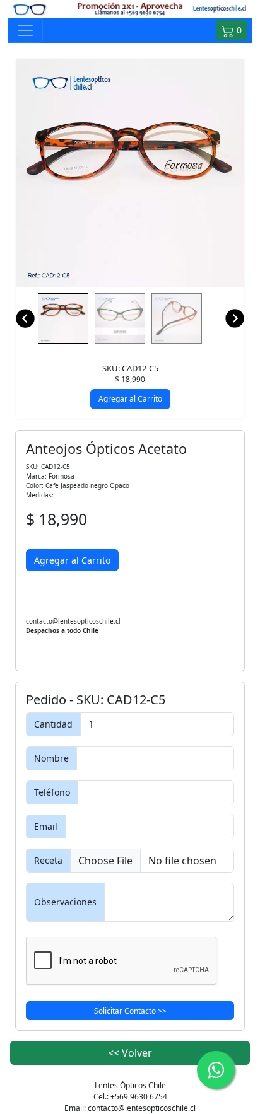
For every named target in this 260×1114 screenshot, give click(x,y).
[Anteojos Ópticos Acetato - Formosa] (130, 173)
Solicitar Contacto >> (130, 1011)
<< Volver (130, 1053)
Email (45, 826)
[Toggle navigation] (25, 30)
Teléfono (52, 792)
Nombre (51, 758)
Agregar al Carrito (130, 398)
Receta (48, 860)
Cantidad (53, 724)
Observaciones (65, 902)
